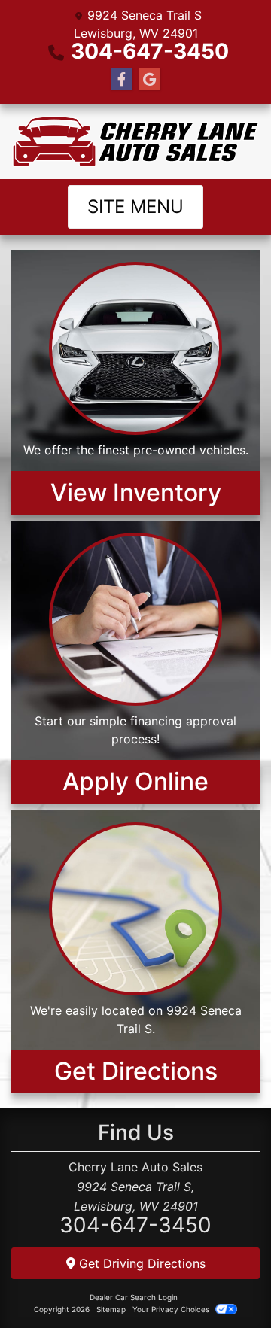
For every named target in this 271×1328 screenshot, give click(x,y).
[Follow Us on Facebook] (121, 79)
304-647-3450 (150, 51)
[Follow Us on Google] (149, 79)
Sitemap (111, 1309)
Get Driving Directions (140, 1263)
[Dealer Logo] (135, 141)
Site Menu (135, 206)
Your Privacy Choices (172, 1309)
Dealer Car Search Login (134, 1297)
